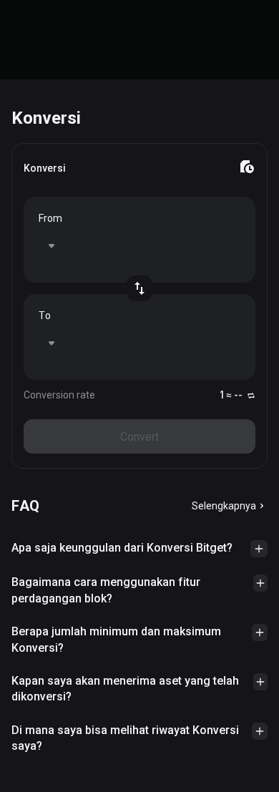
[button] (139, 549)
